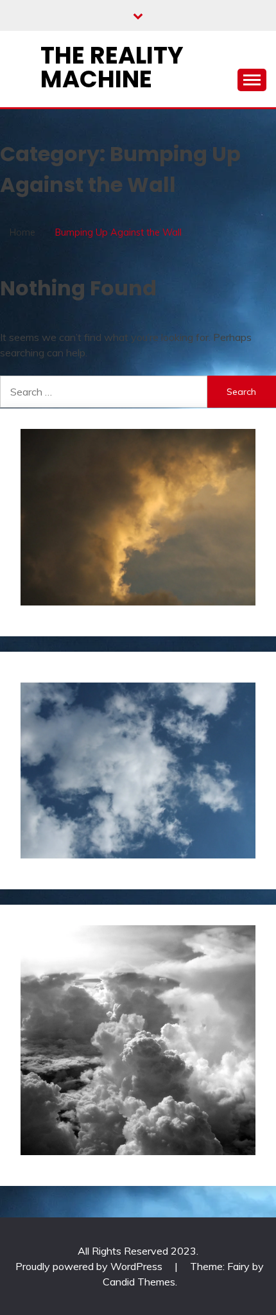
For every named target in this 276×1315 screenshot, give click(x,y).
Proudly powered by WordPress (90, 1266)
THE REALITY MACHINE (112, 67)
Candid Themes (139, 1281)
